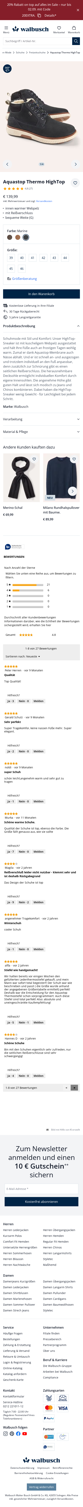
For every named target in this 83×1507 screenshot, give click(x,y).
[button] (74, 1088)
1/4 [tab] (41, 164)
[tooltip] (14, 547)
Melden (38, 701)
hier (48, 625)
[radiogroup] (41, 234)
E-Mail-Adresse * (17, 1189)
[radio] (9, 237)
